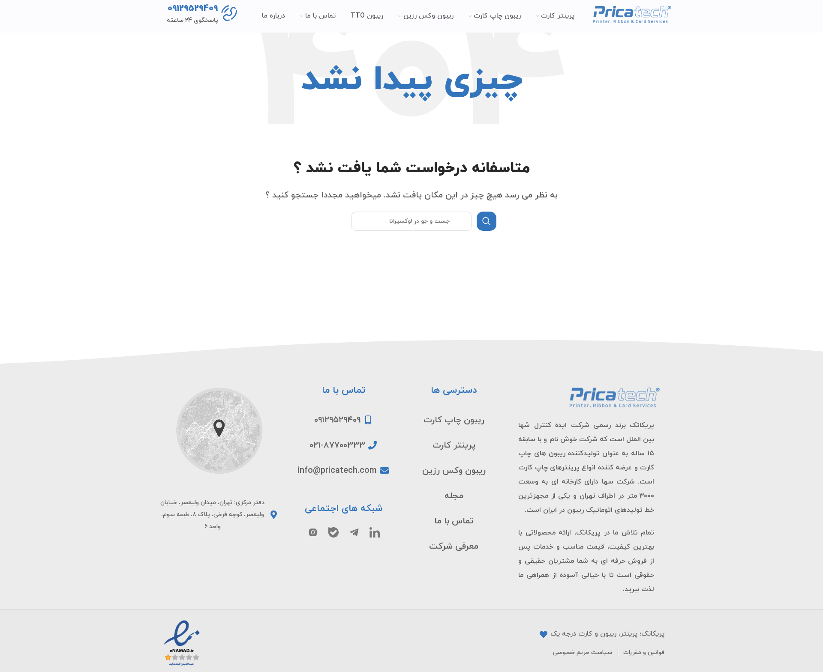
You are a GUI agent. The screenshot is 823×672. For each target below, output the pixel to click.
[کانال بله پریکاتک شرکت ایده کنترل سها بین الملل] (333, 532)
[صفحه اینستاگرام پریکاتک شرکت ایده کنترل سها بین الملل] (313, 532)
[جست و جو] (486, 221)
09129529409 (193, 9)
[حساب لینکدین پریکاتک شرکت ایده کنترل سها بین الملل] (374, 532)
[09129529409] (230, 14)
